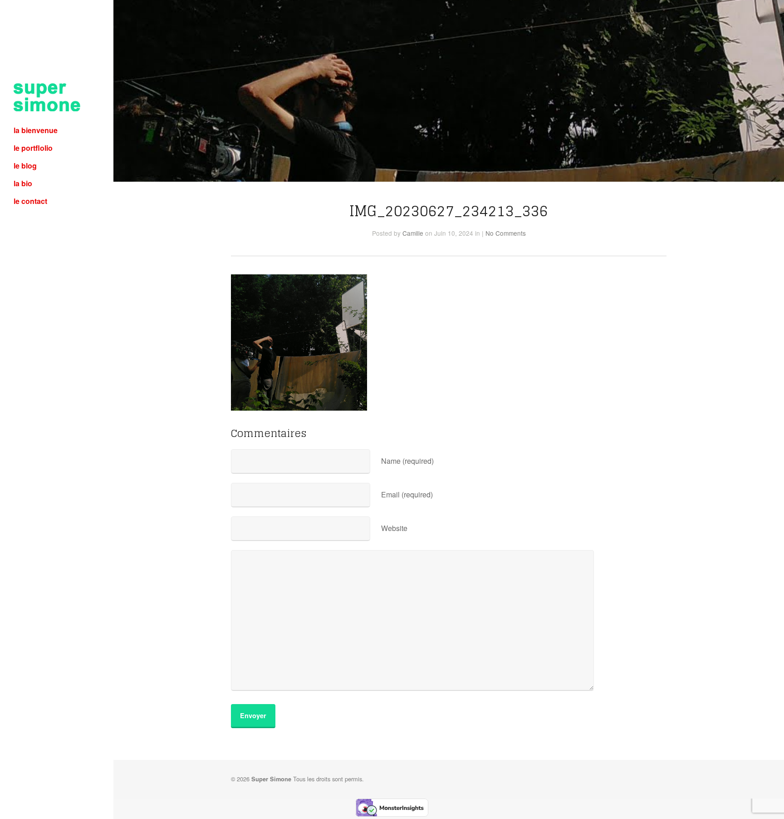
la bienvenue (36, 130)
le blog (25, 165)
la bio (23, 183)
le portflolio (33, 148)
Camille (412, 233)
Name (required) (407, 461)
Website (394, 528)
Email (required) (407, 494)
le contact (30, 201)
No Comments (505, 233)
